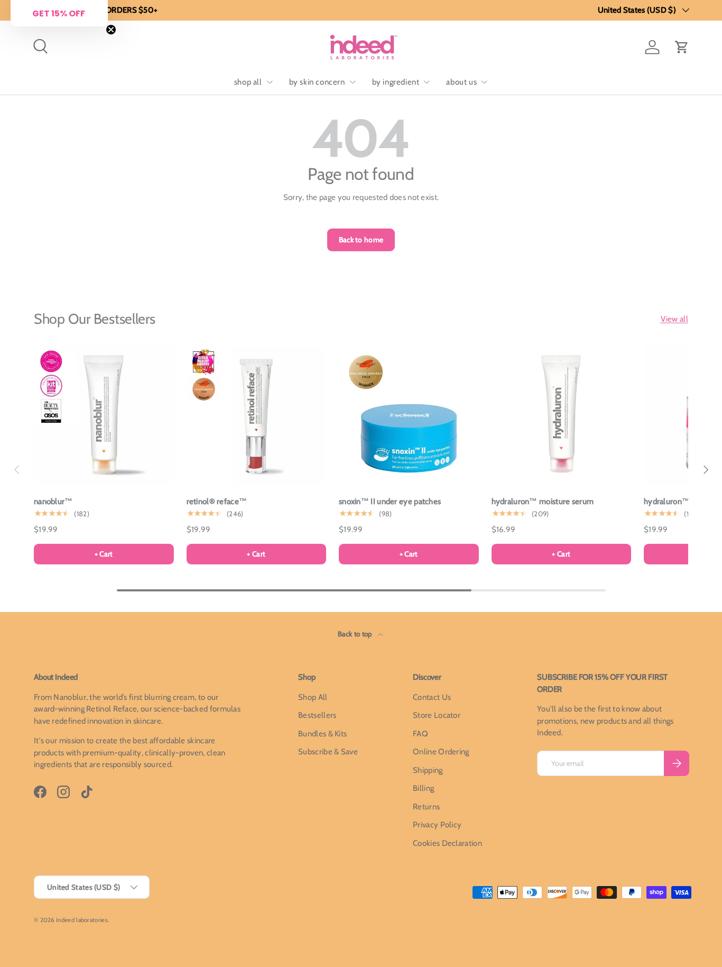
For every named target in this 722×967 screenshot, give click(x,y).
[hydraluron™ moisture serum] (562, 415)
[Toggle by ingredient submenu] (426, 82)
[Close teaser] (111, 29)
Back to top (356, 634)
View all (674, 319)
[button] (681, 47)
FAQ (420, 733)
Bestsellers (317, 715)
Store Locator (436, 715)
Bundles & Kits (322, 733)
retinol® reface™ (217, 501)
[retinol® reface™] (257, 415)
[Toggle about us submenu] (484, 82)
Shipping (427, 770)
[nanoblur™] (104, 415)
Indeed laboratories (82, 920)
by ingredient (396, 82)
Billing (423, 788)
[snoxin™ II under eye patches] (409, 415)
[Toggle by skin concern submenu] (352, 82)
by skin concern (317, 82)
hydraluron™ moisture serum (543, 501)
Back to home (361, 239)
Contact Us (432, 697)
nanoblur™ (53, 501)
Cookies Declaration (447, 843)
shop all (248, 82)
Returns (426, 806)
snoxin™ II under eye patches (390, 501)
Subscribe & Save (328, 751)
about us (461, 82)
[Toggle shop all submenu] (269, 82)
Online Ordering (441, 751)
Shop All (312, 697)
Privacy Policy (437, 824)
